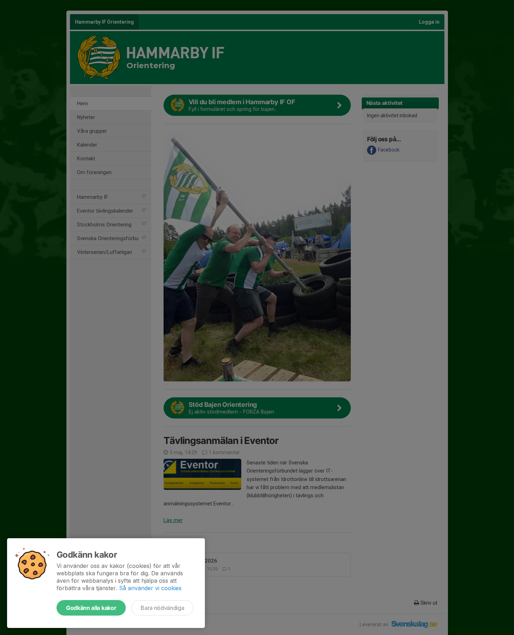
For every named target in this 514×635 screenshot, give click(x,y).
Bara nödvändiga (162, 607)
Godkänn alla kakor (91, 607)
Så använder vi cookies (150, 588)
